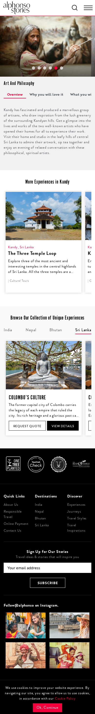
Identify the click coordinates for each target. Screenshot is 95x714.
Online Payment (16, 523)
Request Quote (27, 426)
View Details (63, 426)
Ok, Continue (47, 707)
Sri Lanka (42, 525)
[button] (33, 68)
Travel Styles (76, 518)
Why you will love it (46, 94)
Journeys (74, 511)
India (38, 504)
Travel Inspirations (76, 528)
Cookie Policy (65, 698)
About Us (11, 504)
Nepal (39, 511)
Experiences (76, 504)
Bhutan (40, 518)
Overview (15, 94)
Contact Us (12, 530)
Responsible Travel (13, 514)
